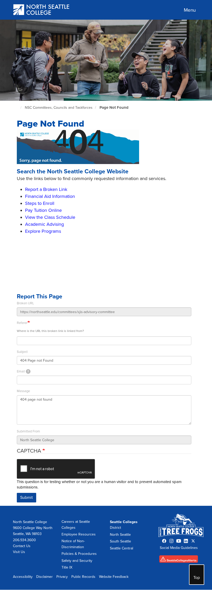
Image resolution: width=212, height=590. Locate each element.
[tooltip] (28, 371)
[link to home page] (41, 10)
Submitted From (28, 431)
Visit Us (19, 552)
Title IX (67, 567)
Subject (22, 352)
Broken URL (25, 303)
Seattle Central (121, 548)
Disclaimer (44, 577)
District (115, 527)
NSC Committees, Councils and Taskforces (59, 107)
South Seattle (120, 541)
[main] (106, 262)
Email (23, 371)
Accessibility (23, 577)
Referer (22, 323)
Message (23, 391)
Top (196, 577)
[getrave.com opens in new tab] (178, 560)
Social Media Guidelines (179, 548)
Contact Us (22, 546)
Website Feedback (113, 577)
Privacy (62, 577)
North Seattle (120, 534)
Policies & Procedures (79, 554)
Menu (190, 10)
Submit (26, 497)
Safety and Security (77, 560)
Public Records (83, 577)
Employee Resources (79, 534)
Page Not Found (114, 107)
